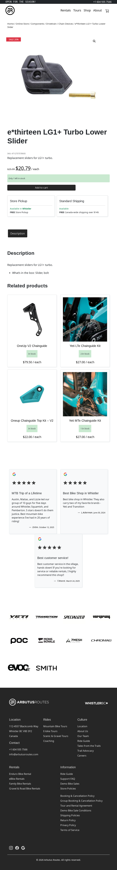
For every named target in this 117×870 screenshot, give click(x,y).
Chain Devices (65, 23)
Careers (81, 755)
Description (17, 233)
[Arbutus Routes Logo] (9, 10)
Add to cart (41, 187)
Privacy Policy (68, 825)
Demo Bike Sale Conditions (75, 810)
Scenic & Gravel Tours (55, 736)
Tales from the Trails (89, 746)
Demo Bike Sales (69, 783)
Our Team (83, 736)
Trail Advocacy (85, 750)
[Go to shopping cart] (107, 10)
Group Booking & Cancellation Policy (81, 800)
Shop (87, 10)
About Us (82, 731)
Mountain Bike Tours (55, 726)
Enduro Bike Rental (20, 774)
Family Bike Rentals (20, 783)
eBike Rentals (17, 778)
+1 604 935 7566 (18, 749)
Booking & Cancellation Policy (77, 796)
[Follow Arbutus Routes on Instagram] (11, 848)
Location (82, 726)
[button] (94, 41)
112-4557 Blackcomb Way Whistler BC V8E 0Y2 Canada (23, 731)
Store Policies (68, 788)
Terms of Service (69, 830)
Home (10, 23)
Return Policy (68, 820)
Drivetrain (51, 23)
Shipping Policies (70, 815)
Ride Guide (83, 741)
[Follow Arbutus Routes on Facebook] (17, 848)
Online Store (22, 23)
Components (37, 23)
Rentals (65, 10)
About (97, 10)
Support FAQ (67, 778)
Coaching (48, 741)
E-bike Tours (50, 731)
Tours (77, 10)
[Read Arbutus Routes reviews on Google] (23, 848)
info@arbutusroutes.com (23, 754)
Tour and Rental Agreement (76, 805)
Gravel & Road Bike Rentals (24, 788)
